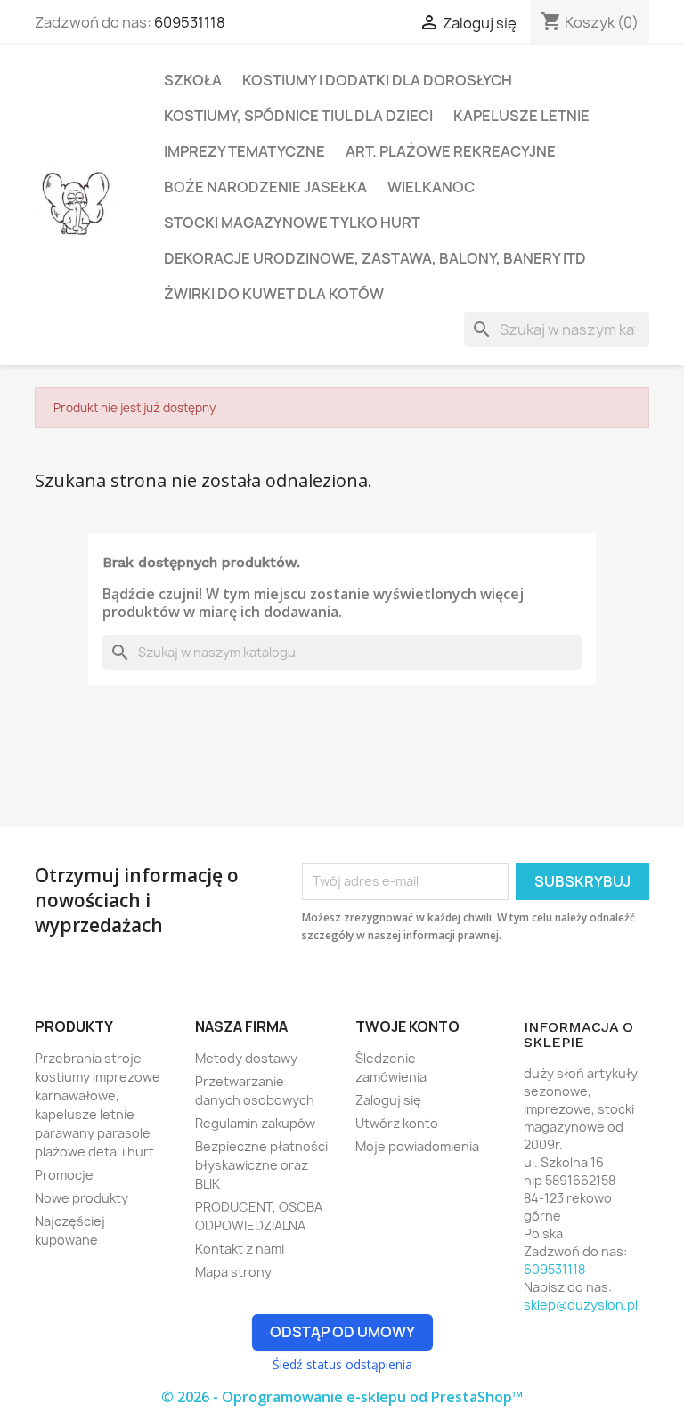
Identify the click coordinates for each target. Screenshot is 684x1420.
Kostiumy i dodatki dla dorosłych (377, 80)
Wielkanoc (431, 187)
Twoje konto (407, 1026)
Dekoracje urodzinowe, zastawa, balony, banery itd (375, 258)
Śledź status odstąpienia (342, 1364)
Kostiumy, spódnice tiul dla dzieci (298, 116)
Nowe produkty (81, 1197)
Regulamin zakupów (255, 1123)
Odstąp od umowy (342, 1332)
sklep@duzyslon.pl (581, 1304)
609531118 (189, 22)
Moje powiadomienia (417, 1146)
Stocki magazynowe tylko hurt (292, 222)
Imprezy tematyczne (244, 151)
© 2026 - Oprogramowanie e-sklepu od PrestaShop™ (342, 1397)
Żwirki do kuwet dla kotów (274, 294)
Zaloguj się (388, 1099)
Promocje (64, 1174)
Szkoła (193, 80)
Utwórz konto (396, 1123)
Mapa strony (233, 1271)
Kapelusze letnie (521, 116)
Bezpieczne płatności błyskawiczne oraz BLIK (261, 1165)
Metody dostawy (246, 1058)
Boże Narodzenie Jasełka (265, 187)
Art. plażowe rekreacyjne (451, 151)
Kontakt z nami (239, 1248)
